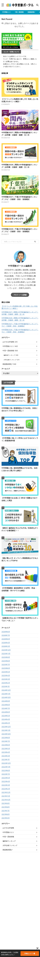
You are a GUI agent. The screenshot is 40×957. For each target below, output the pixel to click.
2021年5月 (6, 818)
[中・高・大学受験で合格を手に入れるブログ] (20, 5)
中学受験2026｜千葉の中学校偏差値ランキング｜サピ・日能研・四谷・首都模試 (20, 331)
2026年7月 (6, 635)
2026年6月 (6, 639)
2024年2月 (6, 723)
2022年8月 (6, 770)
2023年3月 (6, 756)
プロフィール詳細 (20, 295)
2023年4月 (6, 752)
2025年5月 (6, 672)
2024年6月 (6, 712)
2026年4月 (6, 643)
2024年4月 (6, 719)
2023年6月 (6, 745)
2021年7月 (6, 811)
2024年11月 (6, 694)
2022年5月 (6, 778)
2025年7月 (6, 665)
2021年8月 (6, 807)
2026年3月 (6, 646)
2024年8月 (6, 705)
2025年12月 (6, 650)
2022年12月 (6, 763)
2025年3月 (6, 679)
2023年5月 (6, 749)
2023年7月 (6, 741)
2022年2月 (6, 789)
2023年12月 (6, 727)
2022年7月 (6, 774)
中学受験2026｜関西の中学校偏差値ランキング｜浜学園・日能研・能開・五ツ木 (20, 319)
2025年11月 (6, 654)
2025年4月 (6, 675)
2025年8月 (6, 661)
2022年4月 (6, 781)
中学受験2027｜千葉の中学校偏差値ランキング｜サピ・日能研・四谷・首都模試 (20, 325)
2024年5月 (6, 716)
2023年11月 (6, 730)
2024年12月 (6, 690)
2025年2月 (6, 683)
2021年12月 (6, 792)
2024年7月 (6, 708)
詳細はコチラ (29, 953)
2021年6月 (6, 814)
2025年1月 (6, 686)
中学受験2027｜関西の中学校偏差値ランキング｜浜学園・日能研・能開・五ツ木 (20, 313)
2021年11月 (6, 796)
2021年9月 (6, 803)
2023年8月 (6, 738)
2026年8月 (6, 632)
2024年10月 (6, 697)
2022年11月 (6, 767)
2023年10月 (6, 734)
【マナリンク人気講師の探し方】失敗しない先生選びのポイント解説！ (20, 307)
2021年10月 (6, 800)
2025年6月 (6, 668)
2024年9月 (6, 701)
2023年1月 (6, 760)
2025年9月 (6, 657)
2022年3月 (6, 785)
